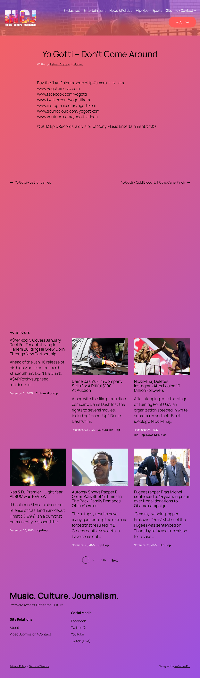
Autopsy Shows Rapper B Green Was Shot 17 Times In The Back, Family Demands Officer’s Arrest (96, 499)
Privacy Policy (18, 666)
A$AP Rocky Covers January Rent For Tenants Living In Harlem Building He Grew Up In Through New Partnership (37, 347)
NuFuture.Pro (182, 666)
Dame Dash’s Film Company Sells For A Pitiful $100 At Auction (97, 386)
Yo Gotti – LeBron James (33, 182)
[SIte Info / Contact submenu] (195, 10)
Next (114, 560)
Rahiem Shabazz (60, 64)
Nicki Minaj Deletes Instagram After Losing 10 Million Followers (157, 386)
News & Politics (156, 435)
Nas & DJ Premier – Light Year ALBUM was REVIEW (36, 494)
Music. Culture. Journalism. (64, 595)
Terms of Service (39, 666)
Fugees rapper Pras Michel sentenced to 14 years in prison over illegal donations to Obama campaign (162, 499)
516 (103, 559)
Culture (41, 393)
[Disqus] (100, 253)
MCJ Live (182, 22)
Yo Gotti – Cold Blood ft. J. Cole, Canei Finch (153, 182)
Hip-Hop (78, 64)
